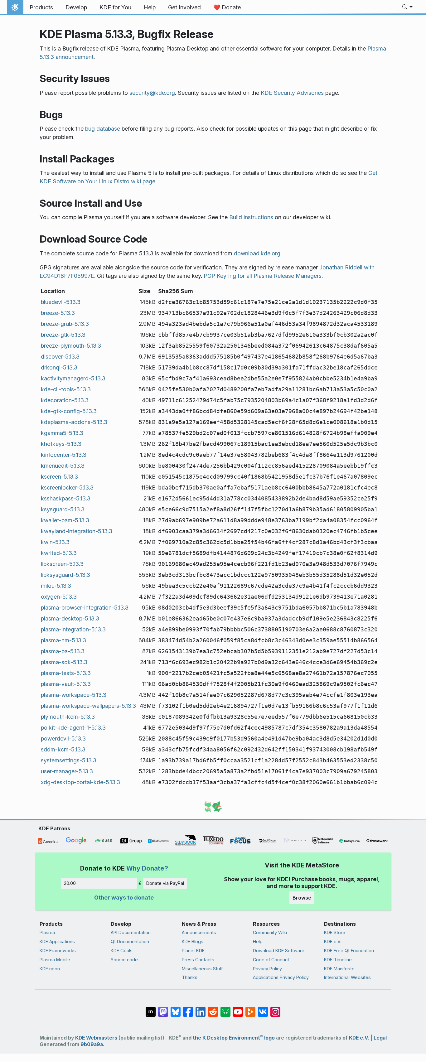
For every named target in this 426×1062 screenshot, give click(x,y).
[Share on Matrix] (151, 1009)
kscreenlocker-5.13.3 (67, 487)
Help (258, 941)
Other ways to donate (124, 897)
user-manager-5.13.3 (67, 771)
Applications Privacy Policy (281, 977)
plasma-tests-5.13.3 (66, 673)
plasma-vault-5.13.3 (66, 684)
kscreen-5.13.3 (59, 476)
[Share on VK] (263, 1009)
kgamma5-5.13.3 (62, 433)
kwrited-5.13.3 (59, 553)
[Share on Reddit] (213, 1009)
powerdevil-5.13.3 (63, 738)
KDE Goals (122, 950)
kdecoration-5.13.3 (65, 400)
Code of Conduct (271, 959)
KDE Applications (57, 941)
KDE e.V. (332, 941)
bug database (102, 128)
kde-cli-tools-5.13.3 (66, 389)
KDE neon (50, 968)
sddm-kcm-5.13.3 (63, 749)
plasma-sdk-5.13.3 (64, 662)
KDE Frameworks (58, 950)
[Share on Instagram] (275, 1009)
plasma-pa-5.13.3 (63, 651)
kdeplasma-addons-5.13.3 (74, 422)
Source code (124, 959)
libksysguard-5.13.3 (65, 575)
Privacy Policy (267, 968)
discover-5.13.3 (60, 356)
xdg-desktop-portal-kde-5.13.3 (80, 782)
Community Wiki (270, 932)
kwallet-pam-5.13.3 (65, 520)
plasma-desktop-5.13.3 (70, 618)
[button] (407, 7)
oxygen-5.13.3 (59, 596)
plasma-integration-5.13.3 (73, 629)
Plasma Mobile (55, 959)
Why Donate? (147, 868)
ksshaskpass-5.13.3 (65, 498)
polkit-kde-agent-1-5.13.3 (73, 727)
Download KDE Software (278, 950)
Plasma (47, 932)
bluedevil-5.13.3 (60, 302)
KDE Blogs (192, 941)
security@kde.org (152, 92)
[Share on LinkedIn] (201, 1009)
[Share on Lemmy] (225, 1009)
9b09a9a (91, 1044)
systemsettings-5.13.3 (68, 760)
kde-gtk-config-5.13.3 (69, 411)
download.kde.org (257, 253)
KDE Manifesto (339, 968)
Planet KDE (193, 950)
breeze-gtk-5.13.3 (63, 334)
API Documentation (131, 932)
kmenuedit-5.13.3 (63, 465)
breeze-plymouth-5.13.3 (71, 345)
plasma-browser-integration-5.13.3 (84, 607)
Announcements (199, 932)
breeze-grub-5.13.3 (65, 324)
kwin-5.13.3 (55, 542)
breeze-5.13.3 (58, 313)
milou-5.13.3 (56, 585)
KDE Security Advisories (292, 92)
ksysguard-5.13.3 (63, 509)
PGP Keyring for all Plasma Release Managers (263, 276)
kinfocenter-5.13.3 (63, 454)
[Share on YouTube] (238, 1009)
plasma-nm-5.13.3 (63, 640)
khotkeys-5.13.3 (61, 444)
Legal (380, 1038)
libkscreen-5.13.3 (62, 564)
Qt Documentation (130, 941)
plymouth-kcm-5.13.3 (68, 716)
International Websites (347, 977)
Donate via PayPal (165, 883)
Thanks (189, 977)
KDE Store (334, 932)
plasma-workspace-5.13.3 (73, 695)
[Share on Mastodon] (163, 1009)
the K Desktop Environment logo (234, 1038)
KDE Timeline (338, 959)
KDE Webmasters (96, 1038)
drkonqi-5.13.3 (59, 367)
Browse (302, 898)
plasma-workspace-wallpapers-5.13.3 (88, 705)
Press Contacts (198, 959)
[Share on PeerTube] (250, 1009)
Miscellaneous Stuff (202, 968)
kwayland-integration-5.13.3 (76, 531)
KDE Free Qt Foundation (349, 950)
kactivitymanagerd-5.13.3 (73, 378)
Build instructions (251, 217)
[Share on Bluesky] (176, 1009)
